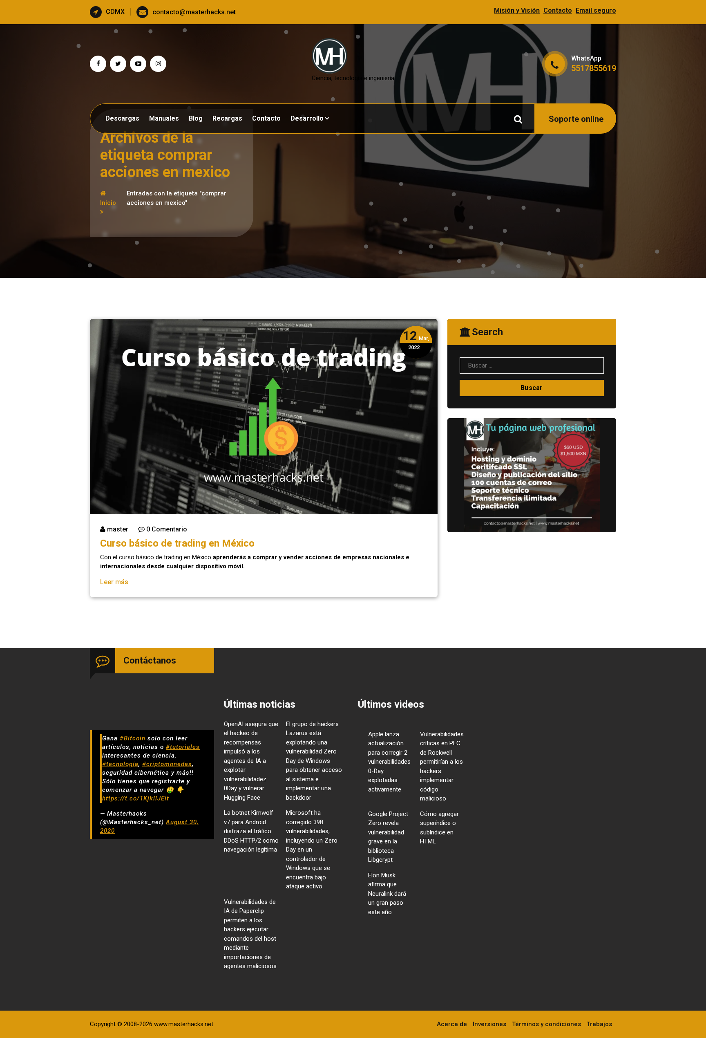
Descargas (122, 118)
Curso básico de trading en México (177, 543)
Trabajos (599, 1024)
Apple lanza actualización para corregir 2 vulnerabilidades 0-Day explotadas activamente (389, 762)
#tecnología (120, 764)
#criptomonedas (167, 764)
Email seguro (596, 10)
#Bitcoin (132, 738)
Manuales (164, 118)
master (116, 529)
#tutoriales (183, 747)
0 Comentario (166, 529)
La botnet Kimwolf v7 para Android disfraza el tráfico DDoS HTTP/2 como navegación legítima (251, 831)
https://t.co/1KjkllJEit (135, 798)
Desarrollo (307, 118)
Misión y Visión (517, 10)
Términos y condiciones (546, 1024)
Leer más (114, 582)
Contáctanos (149, 660)
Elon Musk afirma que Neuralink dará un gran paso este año (387, 894)
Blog (196, 118)
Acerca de (452, 1024)
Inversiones (489, 1024)
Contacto (557, 10)
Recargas (227, 118)
